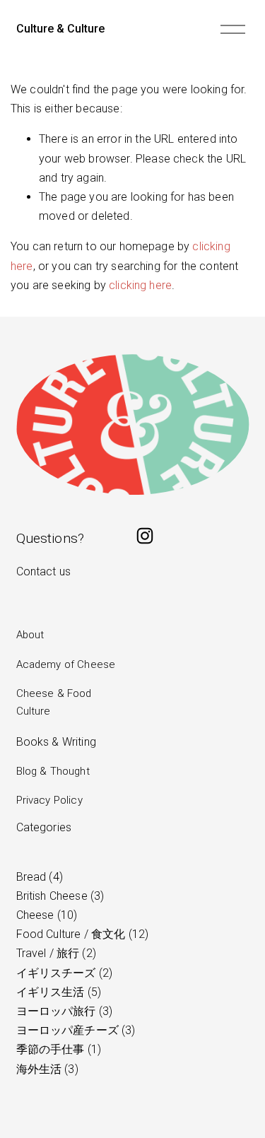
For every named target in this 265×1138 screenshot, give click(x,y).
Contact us (43, 571)
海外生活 (45, 1069)
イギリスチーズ (63, 973)
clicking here (140, 285)
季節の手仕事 (57, 1049)
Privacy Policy (49, 800)
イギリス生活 (57, 992)
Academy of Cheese (66, 664)
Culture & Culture (60, 28)
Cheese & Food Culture (54, 702)
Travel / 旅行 (54, 953)
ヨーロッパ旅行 (63, 1011)
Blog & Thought (53, 771)
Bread (37, 877)
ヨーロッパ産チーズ (74, 1030)
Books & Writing (56, 742)
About (30, 634)
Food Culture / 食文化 (81, 934)
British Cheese (58, 896)
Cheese (45, 915)
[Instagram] (144, 535)
